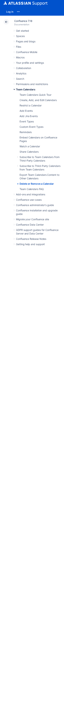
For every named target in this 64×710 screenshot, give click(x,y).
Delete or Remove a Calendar (37, 183)
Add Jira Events (29, 116)
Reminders (26, 132)
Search (20, 78)
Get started (22, 30)
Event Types (27, 121)
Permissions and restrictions (32, 84)
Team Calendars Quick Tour (35, 94)
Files (18, 46)
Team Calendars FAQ (32, 189)
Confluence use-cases (29, 199)
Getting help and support (30, 244)
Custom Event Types (31, 126)
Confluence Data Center (30, 224)
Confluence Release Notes (31, 238)
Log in (9, 11)
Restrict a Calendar (31, 105)
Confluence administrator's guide (35, 205)
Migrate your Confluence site (32, 219)
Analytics (21, 73)
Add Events (26, 110)
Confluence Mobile (26, 52)
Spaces (20, 36)
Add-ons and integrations (30, 194)
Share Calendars (29, 151)
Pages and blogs (25, 41)
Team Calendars (25, 89)
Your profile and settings (30, 62)
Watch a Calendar (30, 146)
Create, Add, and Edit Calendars (38, 100)
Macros (20, 57)
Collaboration (23, 68)
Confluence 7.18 (23, 20)
